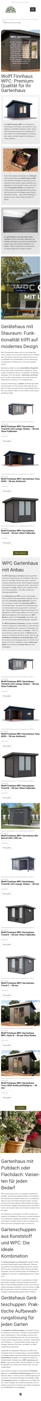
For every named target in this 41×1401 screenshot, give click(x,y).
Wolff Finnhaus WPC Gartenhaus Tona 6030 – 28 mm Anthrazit (20, 480)
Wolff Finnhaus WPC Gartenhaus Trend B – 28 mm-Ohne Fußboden (18, 531)
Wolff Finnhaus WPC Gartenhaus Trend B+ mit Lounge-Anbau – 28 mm (20, 882)
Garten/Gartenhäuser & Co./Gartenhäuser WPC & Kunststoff (17, 423)
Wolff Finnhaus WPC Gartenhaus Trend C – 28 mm (17, 984)
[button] (20, 1394)
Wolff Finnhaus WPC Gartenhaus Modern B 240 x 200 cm (20, 837)
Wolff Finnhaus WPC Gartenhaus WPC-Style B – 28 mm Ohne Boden (18, 1034)
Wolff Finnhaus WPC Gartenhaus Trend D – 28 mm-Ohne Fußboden (18, 933)
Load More (20, 1108)
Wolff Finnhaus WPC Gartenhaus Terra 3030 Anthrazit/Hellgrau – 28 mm (19, 1085)
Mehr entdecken (20, 553)
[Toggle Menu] (32, 9)
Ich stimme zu (20, 290)
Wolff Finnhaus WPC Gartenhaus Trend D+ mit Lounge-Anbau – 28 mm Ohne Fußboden (20, 429)
